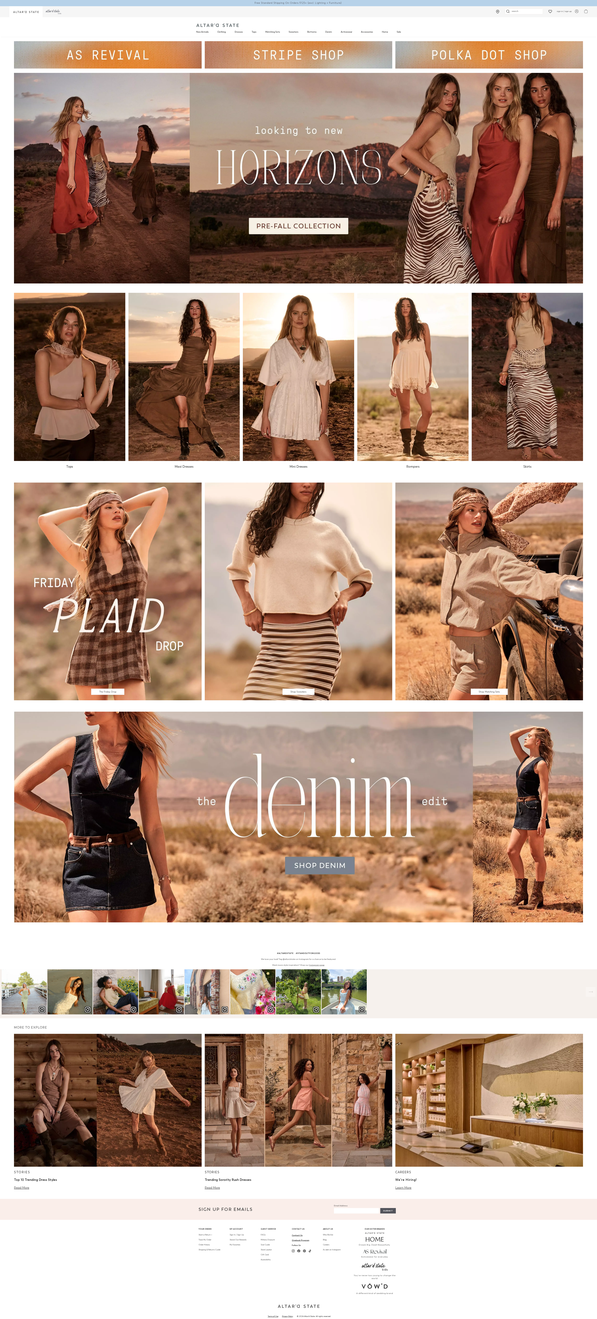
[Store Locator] (498, 12)
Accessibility (266, 1260)
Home (385, 32)
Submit (388, 1211)
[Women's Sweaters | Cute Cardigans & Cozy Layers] (298, 591)
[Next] (591, 992)
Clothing (221, 32)
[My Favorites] (550, 11)
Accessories (367, 32)
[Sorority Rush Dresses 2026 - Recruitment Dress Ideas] (298, 1099)
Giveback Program (300, 1240)
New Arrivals (202, 32)
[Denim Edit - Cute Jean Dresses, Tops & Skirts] (298, 816)
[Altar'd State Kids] (375, 1266)
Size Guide (265, 1245)
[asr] (375, 1251)
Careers (326, 1245)
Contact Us (298, 1229)
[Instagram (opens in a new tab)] (293, 1251)
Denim (328, 32)
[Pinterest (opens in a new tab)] (304, 1251)
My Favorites (235, 1245)
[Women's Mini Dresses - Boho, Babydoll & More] (298, 376)
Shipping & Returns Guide (209, 1250)
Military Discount (268, 1240)
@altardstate (289, 959)
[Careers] (489, 1099)
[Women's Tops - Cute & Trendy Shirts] (69, 376)
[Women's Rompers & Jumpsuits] (413, 376)
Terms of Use (273, 1316)
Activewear (346, 32)
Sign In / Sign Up (237, 1235)
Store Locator (266, 1250)
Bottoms (312, 32)
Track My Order (205, 1240)
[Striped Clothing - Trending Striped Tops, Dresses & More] (298, 54)
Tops (254, 32)
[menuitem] (202, 32)
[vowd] (375, 1286)
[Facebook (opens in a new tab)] (299, 1251)
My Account (236, 1229)
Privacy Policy (287, 1316)
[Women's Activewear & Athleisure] (108, 54)
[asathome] (375, 1237)
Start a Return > (205, 1235)
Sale (399, 32)
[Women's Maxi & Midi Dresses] (184, 376)
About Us (328, 1229)
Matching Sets (272, 32)
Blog (325, 1240)
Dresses (239, 32)
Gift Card (265, 1255)
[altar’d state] (26, 11)
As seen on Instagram (332, 1250)
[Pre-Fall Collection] (298, 177)
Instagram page (316, 965)
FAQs (263, 1235)
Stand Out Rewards (238, 1240)
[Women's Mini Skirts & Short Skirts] (527, 376)
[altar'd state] (218, 25)
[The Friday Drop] (108, 591)
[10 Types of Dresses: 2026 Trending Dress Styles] (108, 1099)
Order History (204, 1245)
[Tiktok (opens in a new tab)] (310, 1251)
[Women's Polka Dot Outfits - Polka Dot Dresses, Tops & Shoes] (489, 54)
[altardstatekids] (53, 11)
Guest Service (268, 1229)
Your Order (205, 1229)
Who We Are (328, 1235)
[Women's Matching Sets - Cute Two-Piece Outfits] (489, 591)
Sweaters (293, 32)
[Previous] (6, 992)
